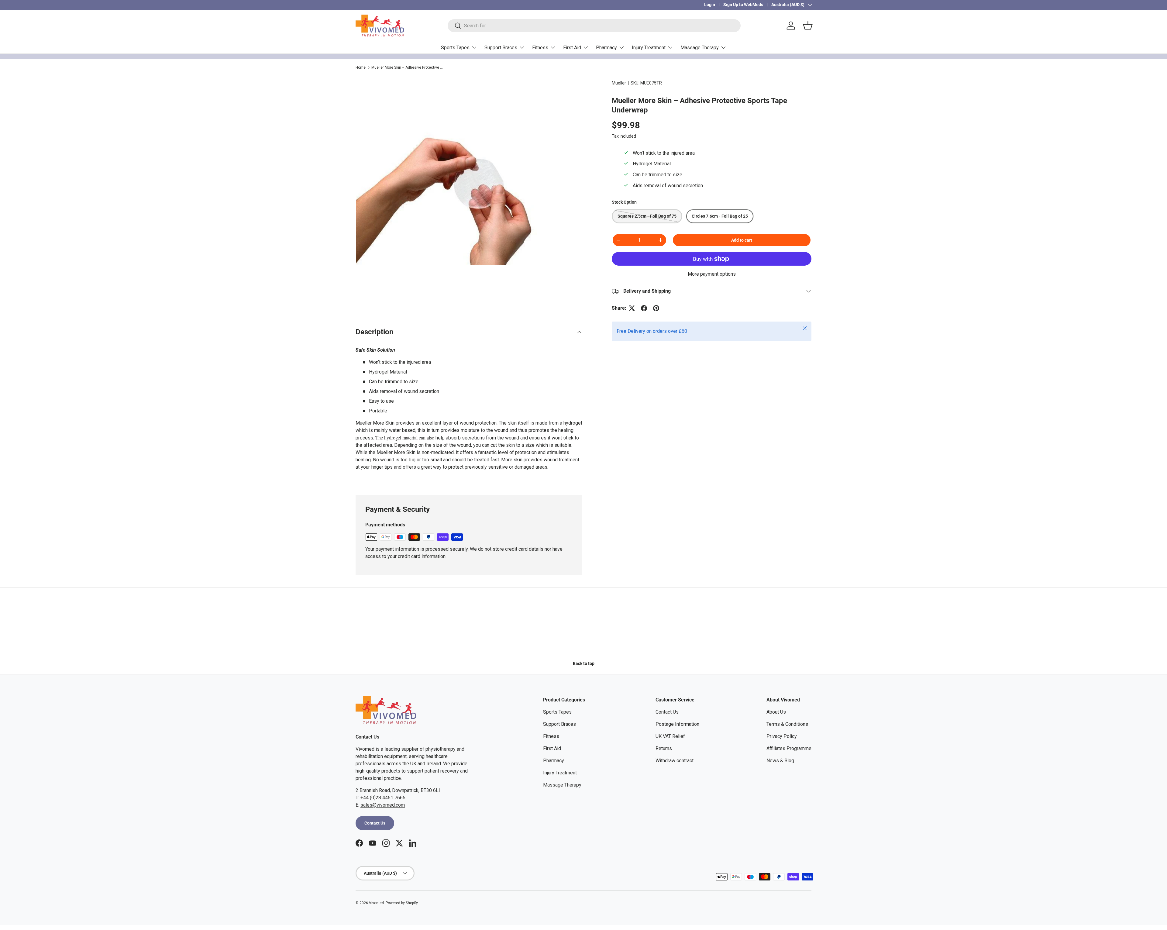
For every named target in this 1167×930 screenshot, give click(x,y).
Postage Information (677, 724)
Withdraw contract (675, 760)
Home (361, 67)
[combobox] (594, 25)
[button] (807, 25)
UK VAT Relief (670, 736)
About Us (776, 712)
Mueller (619, 83)
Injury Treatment (649, 47)
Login (709, 4)
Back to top (583, 663)
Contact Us (374, 823)
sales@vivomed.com (382, 805)
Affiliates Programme (788, 748)
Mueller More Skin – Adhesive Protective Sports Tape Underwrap (407, 67)
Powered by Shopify (402, 903)
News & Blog (780, 760)
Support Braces (500, 47)
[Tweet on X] (632, 308)
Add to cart (741, 240)
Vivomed (376, 903)
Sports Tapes (455, 47)
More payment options (712, 274)
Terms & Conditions (787, 724)
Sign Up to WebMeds (743, 4)
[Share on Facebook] (644, 308)
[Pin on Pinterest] (656, 308)
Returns (664, 748)
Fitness (540, 47)
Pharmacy (606, 47)
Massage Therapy (699, 47)
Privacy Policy (781, 736)
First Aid (572, 47)
